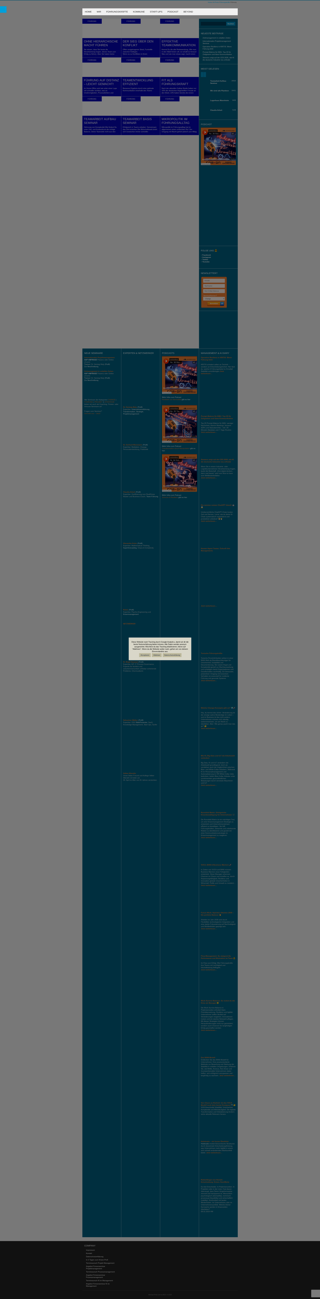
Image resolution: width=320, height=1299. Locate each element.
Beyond (188, 11)
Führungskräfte (117, 11)
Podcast (173, 11)
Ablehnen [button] (156, 655)
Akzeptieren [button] (145, 655)
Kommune (139, 11)
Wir (99, 11)
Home (88, 11)
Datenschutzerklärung (172, 655)
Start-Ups (156, 11)
